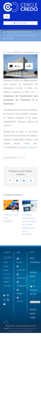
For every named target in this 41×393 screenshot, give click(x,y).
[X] (8, 295)
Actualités (21, 158)
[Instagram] (8, 300)
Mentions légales (15, 328)
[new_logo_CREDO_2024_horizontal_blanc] (20, 3)
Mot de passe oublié (33, 313)
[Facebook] (4, 300)
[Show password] (34, 280)
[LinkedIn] (4, 295)
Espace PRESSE (27, 331)
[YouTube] (4, 304)
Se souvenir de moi (34, 290)
